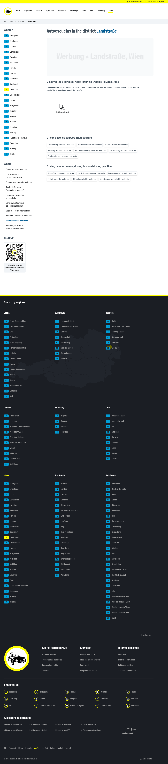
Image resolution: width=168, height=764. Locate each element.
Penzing (11, 132)
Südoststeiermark (15, 385)
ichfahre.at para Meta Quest (91, 730)
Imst (111, 426)
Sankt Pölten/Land (116, 575)
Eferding (62, 489)
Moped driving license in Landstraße (61, 144)
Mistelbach (113, 559)
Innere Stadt (12, 78)
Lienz (111, 448)
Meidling (11, 116)
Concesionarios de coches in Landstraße (14, 176)
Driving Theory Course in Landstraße (61, 173)
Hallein (112, 321)
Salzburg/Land (115, 337)
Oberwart (62, 358)
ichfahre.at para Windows (13, 730)
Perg (60, 526)
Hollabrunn (113, 510)
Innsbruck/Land (116, 421)
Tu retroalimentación (50, 665)
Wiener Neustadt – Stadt (118, 602)
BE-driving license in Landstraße (59, 150)
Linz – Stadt (63, 516)
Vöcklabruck (63, 564)
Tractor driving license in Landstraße (123, 150)
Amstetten (113, 483)
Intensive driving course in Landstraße (122, 173)
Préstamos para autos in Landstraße (19, 182)
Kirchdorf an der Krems (67, 510)
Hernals (11, 68)
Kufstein (112, 437)
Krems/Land (114, 532)
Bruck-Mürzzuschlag (16, 321)
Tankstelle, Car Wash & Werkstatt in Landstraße (14, 227)
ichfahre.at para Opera (89, 724)
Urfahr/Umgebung (65, 559)
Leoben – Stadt (13, 358)
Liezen (10, 364)
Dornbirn (62, 426)
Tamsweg (113, 342)
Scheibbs (113, 580)
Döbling (11, 46)
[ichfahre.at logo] (8, 11)
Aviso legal (122, 654)
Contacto (45, 670)
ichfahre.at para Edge (63, 724)
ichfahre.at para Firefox (38, 724)
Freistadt (62, 494)
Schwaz (112, 458)
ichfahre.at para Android (39, 730)
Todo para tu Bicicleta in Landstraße (19, 215)
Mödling (112, 548)
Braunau (61, 483)
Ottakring (11, 127)
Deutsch (68, 748)
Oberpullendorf (64, 353)
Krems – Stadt (114, 537)
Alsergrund (12, 36)
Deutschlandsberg (15, 326)
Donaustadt (12, 52)
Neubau (11, 121)
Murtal (10, 374)
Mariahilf (11, 111)
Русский (12, 748)
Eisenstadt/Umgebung (67, 326)
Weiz (10, 396)
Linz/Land (62, 521)
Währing (11, 148)
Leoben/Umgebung (15, 369)
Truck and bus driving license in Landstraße (90, 150)
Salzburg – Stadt (116, 331)
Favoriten (11, 57)
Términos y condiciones (127, 670)
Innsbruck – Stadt (116, 415)
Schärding (62, 542)
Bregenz (62, 415)
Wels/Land (62, 575)
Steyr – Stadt (63, 553)
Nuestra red (84, 665)
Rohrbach (62, 537)
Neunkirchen (114, 564)
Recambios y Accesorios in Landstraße (15, 196)
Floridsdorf (12, 62)
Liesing (10, 100)
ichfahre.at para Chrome (13, 724)
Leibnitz (11, 353)
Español (36, 748)
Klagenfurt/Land (14, 432)
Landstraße (20, 21)
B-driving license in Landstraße (116, 144)
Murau (10, 380)
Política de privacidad (126, 660)
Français (28, 748)
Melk (111, 553)
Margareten (12, 105)
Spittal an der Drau (15, 437)
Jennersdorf (63, 337)
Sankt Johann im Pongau (118, 326)
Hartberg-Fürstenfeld (16, 348)
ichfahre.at (13, 759)
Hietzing (11, 73)
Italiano (52, 748)
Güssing (61, 331)
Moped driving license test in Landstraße (114, 179)
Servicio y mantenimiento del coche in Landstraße (15, 204)
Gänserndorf (114, 505)
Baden (111, 494)
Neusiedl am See (64, 348)
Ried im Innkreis (65, 532)
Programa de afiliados (88, 670)
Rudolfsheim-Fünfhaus (16, 138)
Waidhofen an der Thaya (118, 607)
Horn (111, 516)
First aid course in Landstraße (58, 179)
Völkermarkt (12, 453)
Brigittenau (12, 41)
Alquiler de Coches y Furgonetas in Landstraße (15, 188)
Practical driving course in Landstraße (91, 173)
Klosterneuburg (115, 521)
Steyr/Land (62, 548)
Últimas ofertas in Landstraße (16, 169)
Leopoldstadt (13, 95)
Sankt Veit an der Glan (16, 442)
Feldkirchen (12, 415)
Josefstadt (12, 84)
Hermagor (12, 421)
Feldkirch (62, 432)
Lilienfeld (113, 542)
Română (44, 748)
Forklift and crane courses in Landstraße (62, 156)
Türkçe (20, 748)
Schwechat (113, 585)
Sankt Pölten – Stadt (117, 569)
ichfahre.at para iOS (62, 730)
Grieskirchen (63, 505)
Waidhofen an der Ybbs (118, 612)
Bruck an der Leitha (116, 489)
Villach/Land (13, 458)
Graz (9, 331)
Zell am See (113, 348)
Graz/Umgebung (14, 342)
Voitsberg (11, 391)
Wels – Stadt (63, 569)
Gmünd (112, 499)
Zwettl (111, 618)
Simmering (12, 143)
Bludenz (61, 421)
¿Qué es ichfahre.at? (49, 654)
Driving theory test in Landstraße (84, 179)
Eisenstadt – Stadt (66, 321)
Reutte (112, 453)
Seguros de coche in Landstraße (18, 211)
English (60, 748)
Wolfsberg (11, 464)
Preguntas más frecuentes (52, 660)
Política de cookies (125, 665)
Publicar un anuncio (87, 654)
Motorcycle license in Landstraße (90, 144)
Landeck (112, 442)
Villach (10, 448)
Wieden (11, 154)
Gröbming (12, 337)
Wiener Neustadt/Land (118, 596)
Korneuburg (114, 526)
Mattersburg (63, 342)
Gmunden (62, 499)
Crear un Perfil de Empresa (90, 660)
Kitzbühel (113, 432)
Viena (11, 21)
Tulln (111, 591)
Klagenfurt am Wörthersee (18, 426)
